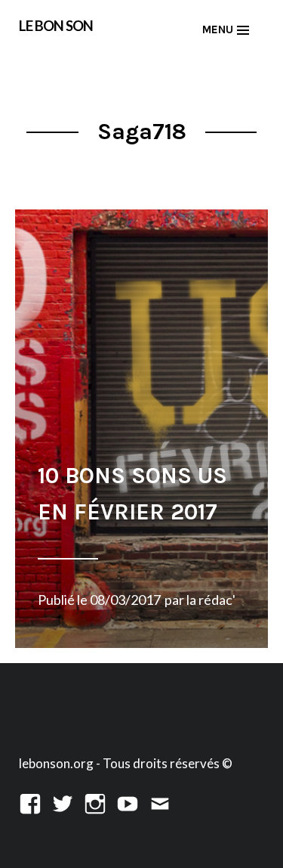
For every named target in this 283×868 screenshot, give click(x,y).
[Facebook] (30, 802)
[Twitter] (62, 802)
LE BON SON (56, 25)
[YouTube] (127, 802)
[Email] (160, 802)
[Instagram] (95, 802)
